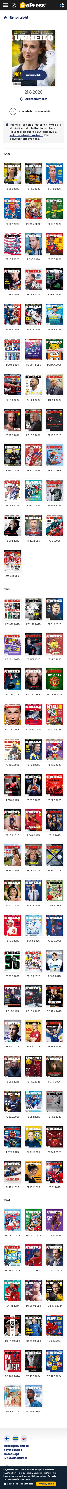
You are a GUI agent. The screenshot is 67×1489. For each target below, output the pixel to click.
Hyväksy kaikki (46, 1483)
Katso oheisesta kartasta (26, 135)
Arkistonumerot (34, 99)
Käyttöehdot (12, 1450)
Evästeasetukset (15, 1458)
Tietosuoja (11, 1454)
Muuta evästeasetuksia (20, 1483)
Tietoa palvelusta (16, 1446)
